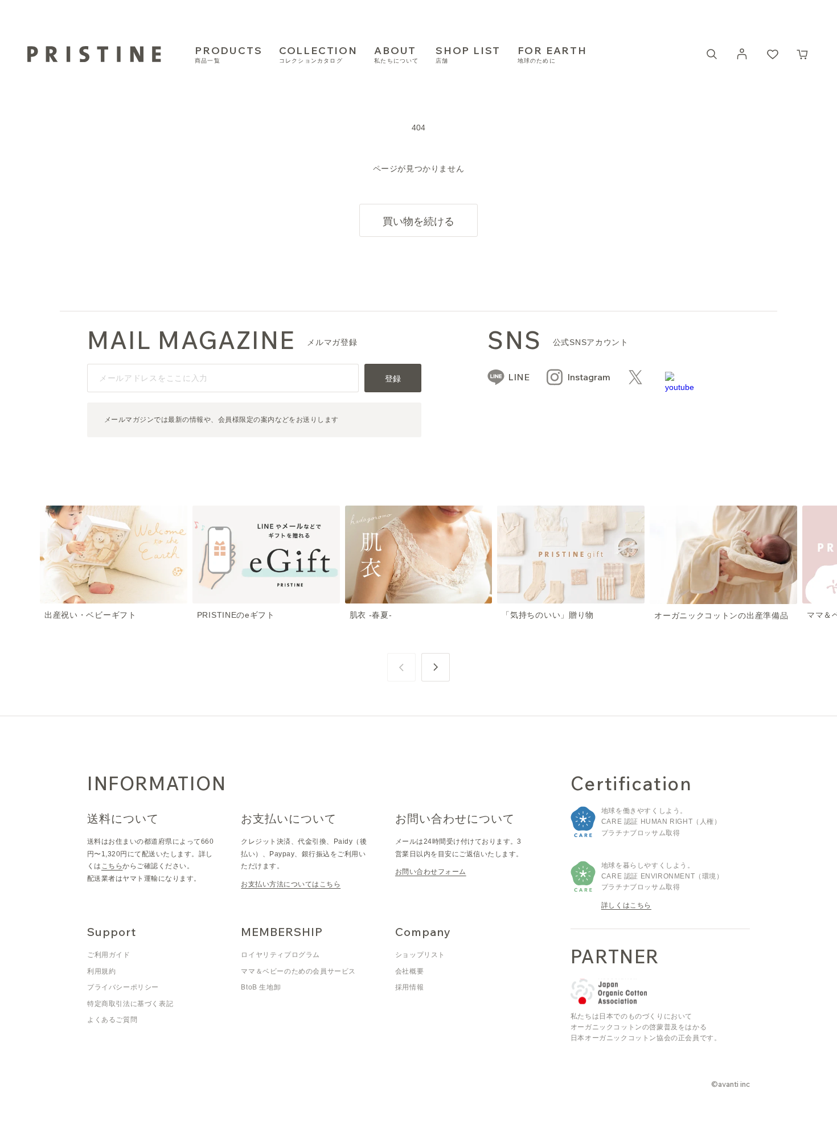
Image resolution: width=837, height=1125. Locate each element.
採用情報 (409, 987)
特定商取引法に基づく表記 (130, 1004)
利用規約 (101, 971)
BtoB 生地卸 (261, 987)
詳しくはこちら (626, 905)
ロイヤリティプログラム (280, 955)
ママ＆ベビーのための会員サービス (298, 971)
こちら (111, 866)
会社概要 (409, 971)
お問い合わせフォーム (430, 872)
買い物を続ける (418, 221)
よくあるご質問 (112, 1020)
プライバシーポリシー (123, 987)
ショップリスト (420, 955)
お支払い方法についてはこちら (290, 884)
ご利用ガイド (108, 955)
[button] (803, 54)
